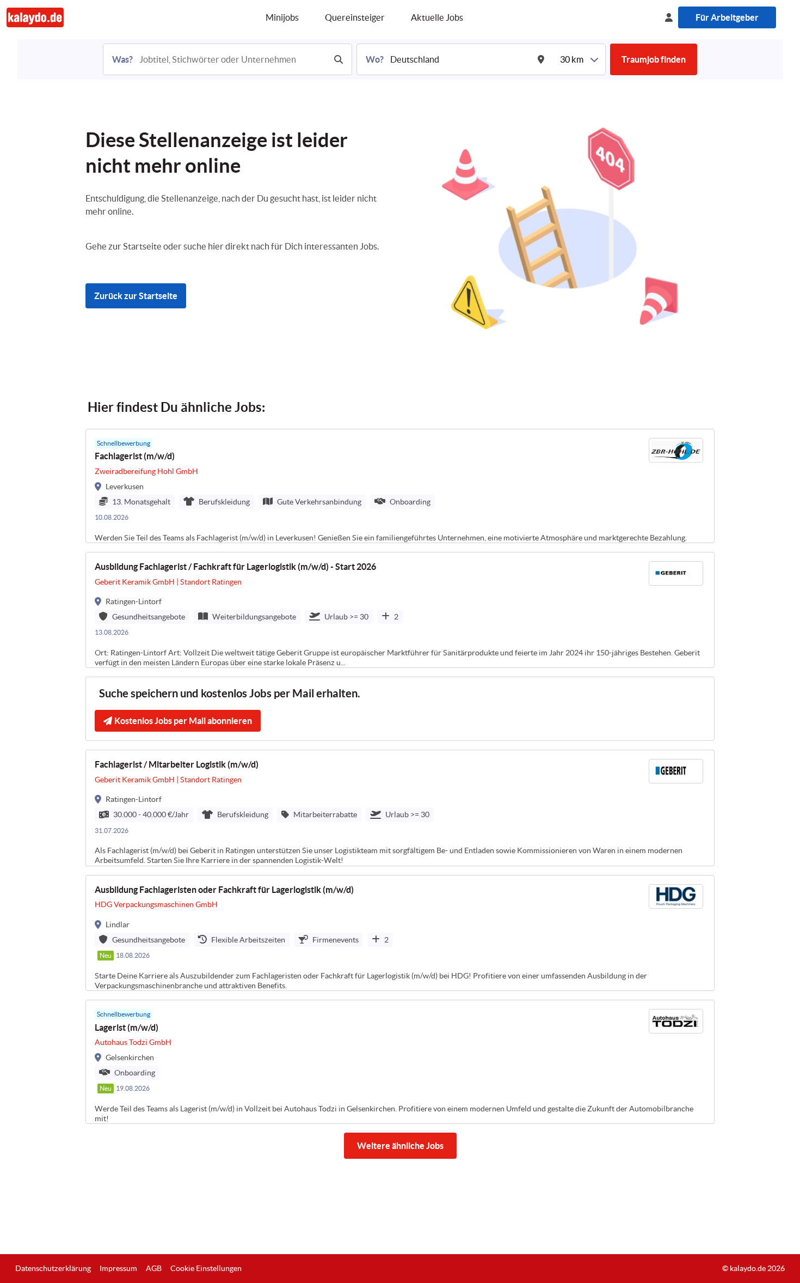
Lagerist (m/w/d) (126, 1027)
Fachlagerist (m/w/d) (135, 456)
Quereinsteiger (355, 17)
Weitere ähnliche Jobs (400, 1146)
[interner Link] (35, 17)
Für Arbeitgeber (727, 17)
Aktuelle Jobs (437, 17)
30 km (571, 59)
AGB (154, 1268)
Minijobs (282, 17)
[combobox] (231, 59)
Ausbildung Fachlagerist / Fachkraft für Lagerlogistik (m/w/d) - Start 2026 (235, 566)
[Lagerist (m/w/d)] (400, 1061)
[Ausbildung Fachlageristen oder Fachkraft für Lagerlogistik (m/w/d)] (400, 932)
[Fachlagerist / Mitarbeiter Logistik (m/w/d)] (400, 807)
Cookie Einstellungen (206, 1268)
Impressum (118, 1268)
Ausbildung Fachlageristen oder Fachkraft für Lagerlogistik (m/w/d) (224, 890)
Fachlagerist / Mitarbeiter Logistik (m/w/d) (177, 764)
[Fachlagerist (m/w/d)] (400, 486)
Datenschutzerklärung (53, 1268)
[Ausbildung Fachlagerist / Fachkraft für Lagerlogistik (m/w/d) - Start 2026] (400, 609)
